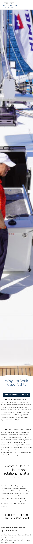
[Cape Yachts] (9, 5)
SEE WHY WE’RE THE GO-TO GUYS (16, 395)
